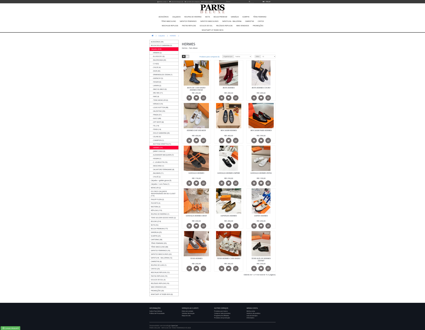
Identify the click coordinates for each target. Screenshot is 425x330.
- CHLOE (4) (156, 67)
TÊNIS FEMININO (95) (159, 243)
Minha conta (251, 311)
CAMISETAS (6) (156, 261)
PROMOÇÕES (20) (157, 291)
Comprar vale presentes (222, 313)
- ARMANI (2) (156, 53)
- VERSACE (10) (157, 104)
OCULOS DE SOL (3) (158, 280)
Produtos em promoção (222, 318)
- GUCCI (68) (156, 118)
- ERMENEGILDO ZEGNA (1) (161, 75)
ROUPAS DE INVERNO (193, 17)
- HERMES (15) (157, 147)
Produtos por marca (221, 311)
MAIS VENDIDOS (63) (158, 287)
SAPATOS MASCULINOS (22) (161, 254)
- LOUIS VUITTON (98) (159, 107)
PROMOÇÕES (258, 25)
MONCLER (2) (156, 188)
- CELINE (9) (156, 137)
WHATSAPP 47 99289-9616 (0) (162, 294)
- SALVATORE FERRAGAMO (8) (162, 169)
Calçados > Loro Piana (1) (160, 184)
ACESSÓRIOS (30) (157, 42)
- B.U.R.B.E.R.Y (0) (158, 56)
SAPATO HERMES (261, 216)
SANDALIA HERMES (196, 173)
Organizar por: (228, 56)
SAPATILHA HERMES (229, 216)
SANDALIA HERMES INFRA (261, 173)
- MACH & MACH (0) (159, 89)
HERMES (173, 36)
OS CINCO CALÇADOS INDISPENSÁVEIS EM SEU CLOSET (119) (163, 193)
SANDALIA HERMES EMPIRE (228, 173)
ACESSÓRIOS (164, 17)
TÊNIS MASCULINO (168, 21)
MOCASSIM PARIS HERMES (261, 130)
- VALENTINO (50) (158, 111)
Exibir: (258, 56)
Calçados (176, 17)
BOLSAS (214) (156, 221)
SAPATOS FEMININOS (188, 21)
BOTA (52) (154, 225)
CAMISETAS (249, 21)
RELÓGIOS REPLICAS (224, 25)
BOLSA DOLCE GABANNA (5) (161, 45)
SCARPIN (245, 17)
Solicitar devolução (188, 313)
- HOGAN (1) (156, 158)
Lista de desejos (252, 316)
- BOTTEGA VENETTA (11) (161, 144)
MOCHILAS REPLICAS (170, 25)
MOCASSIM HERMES (229, 130)
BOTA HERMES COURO (261, 88)
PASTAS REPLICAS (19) (159, 276)
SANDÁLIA (235, 17)
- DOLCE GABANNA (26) (160, 133)
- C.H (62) (155, 64)
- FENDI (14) (156, 129)
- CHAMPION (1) (157, 140)
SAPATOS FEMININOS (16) (160, 250)
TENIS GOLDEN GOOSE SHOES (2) (163, 218)
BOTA (207, 17)
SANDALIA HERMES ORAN (196, 216)
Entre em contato (187, 311)
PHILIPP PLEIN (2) (157, 199)
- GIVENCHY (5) (157, 78)
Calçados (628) (156, 49)
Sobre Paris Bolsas (155, 311)
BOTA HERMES (229, 88)
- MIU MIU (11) (157, 93)
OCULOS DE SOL (206, 25)
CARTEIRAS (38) (156, 239)
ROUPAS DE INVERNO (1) (160, 214)
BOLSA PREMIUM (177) (159, 229)
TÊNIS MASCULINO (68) (159, 247)
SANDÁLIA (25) (156, 232)
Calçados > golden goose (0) (161, 180)
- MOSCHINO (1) (157, 166)
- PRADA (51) (156, 115)
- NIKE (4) (155, 96)
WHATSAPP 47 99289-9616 (212, 30)
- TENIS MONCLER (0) (159, 100)
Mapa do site (186, 316)
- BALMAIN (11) (157, 173)
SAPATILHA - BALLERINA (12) (161, 258)
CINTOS (261, 21)
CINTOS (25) (155, 269)
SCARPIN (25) (156, 236)
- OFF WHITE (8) (157, 122)
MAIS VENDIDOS (242, 25)
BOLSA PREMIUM (220, 17)
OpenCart (174, 326)
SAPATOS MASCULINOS (209, 21)
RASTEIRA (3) (155, 207)
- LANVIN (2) (156, 85)
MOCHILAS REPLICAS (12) (160, 272)
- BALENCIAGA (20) (158, 60)
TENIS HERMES (196, 258)
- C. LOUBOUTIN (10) (159, 162)
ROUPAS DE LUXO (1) (158, 265)
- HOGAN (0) (156, 82)
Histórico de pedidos (253, 313)
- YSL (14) (155, 126)
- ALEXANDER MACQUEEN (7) (162, 155)
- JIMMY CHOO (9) (158, 151)
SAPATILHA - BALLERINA (231, 21)
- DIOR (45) (155, 71)
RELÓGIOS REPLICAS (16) (160, 283)
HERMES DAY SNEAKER (196, 130)
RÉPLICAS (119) (156, 210)
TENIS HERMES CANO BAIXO (228, 258)
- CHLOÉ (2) (156, 177)
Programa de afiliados (221, 316)
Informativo (250, 318)
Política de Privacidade (157, 313)
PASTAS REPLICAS (189, 25)
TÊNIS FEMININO (259, 17)
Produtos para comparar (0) (209, 57)
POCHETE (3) (155, 203)
